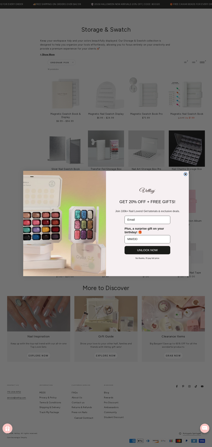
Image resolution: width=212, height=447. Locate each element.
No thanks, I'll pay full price (147, 258)
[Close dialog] (185, 174)
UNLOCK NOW (147, 250)
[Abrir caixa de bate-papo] (204, 428)
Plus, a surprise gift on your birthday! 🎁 (144, 230)
